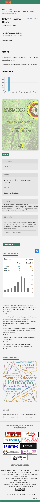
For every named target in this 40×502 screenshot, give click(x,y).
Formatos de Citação (13, 232)
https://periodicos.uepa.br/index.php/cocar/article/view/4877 (19, 226)
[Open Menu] (2, 2)
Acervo (10, 9)
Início (4, 9)
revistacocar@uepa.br (22, 482)
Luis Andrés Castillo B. (27, 494)
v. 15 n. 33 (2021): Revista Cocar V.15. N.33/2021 (18, 11)
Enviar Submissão (11, 245)
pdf (6, 154)
